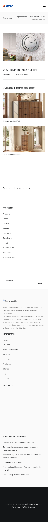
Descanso (6, 233)
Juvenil (5, 243)
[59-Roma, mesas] (10, 425)
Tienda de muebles (10, 349)
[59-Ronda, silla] (10, 411)
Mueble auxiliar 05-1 (11, 121)
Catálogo (6, 359)
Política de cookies (29, 507)
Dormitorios (7, 238)
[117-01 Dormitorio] (24, 411)
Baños (5, 219)
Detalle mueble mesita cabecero (16, 188)
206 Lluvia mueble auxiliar (20, 69)
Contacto (6, 378)
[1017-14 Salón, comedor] (24, 397)
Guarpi (21, 504)
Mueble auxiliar (22, 74)
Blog (4, 374)
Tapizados (7, 252)
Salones (6, 228)
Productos (7, 364)
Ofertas (6, 369)
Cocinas (6, 223)
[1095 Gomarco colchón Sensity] (38, 397)
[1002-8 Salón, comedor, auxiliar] (38, 425)
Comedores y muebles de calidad (16, 475)
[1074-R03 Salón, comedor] (10, 397)
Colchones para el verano (13, 462)
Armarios (6, 214)
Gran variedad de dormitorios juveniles (18, 442)
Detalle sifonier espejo (12, 155)
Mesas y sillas (8, 248)
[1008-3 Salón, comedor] (24, 425)
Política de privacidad (34, 504)
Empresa (6, 345)
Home (5, 340)
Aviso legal (16, 507)
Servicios (6, 354)
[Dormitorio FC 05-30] (38, 411)
